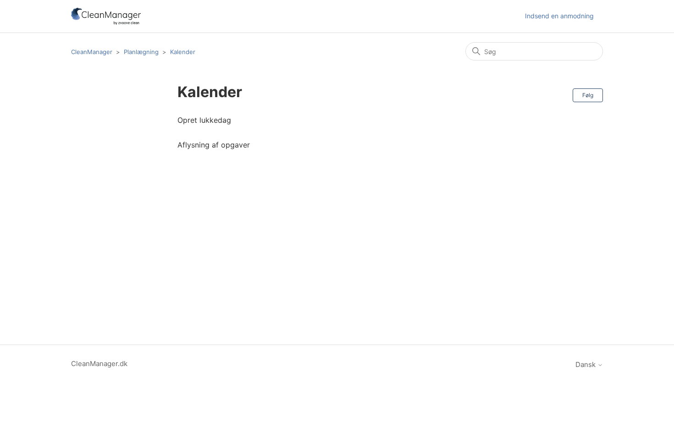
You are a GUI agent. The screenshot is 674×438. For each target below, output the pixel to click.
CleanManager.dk (99, 363)
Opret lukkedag (204, 120)
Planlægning (141, 51)
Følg (587, 95)
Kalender (182, 51)
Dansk (586, 364)
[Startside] (106, 16)
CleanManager (91, 51)
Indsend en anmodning (559, 16)
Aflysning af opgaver (213, 144)
